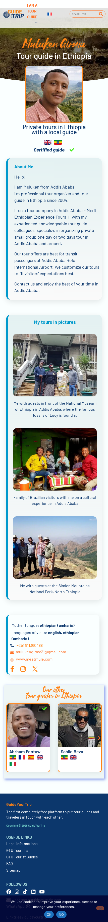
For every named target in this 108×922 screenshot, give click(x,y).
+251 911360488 (30, 645)
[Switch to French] (49, 14)
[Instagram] (17, 891)
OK (49, 914)
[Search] (100, 14)
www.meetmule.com (34, 659)
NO (61, 914)
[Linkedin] (33, 891)
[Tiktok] (25, 891)
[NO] (100, 908)
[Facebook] (8, 891)
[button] (9, 738)
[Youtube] (41, 891)
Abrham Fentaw (24, 751)
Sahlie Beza (72, 751)
